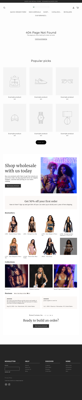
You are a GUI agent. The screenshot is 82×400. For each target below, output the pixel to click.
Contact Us (28, 369)
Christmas (68, 369)
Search (27, 365)
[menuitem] (18, 12)
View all (41, 142)
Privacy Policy (8, 377)
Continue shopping (41, 39)
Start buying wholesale (13, 185)
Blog (26, 371)
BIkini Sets (69, 365)
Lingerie (47, 365)
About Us (27, 367)
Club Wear (48, 371)
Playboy (47, 369)
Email (6, 365)
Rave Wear (48, 367)
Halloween (69, 367)
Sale (67, 371)
